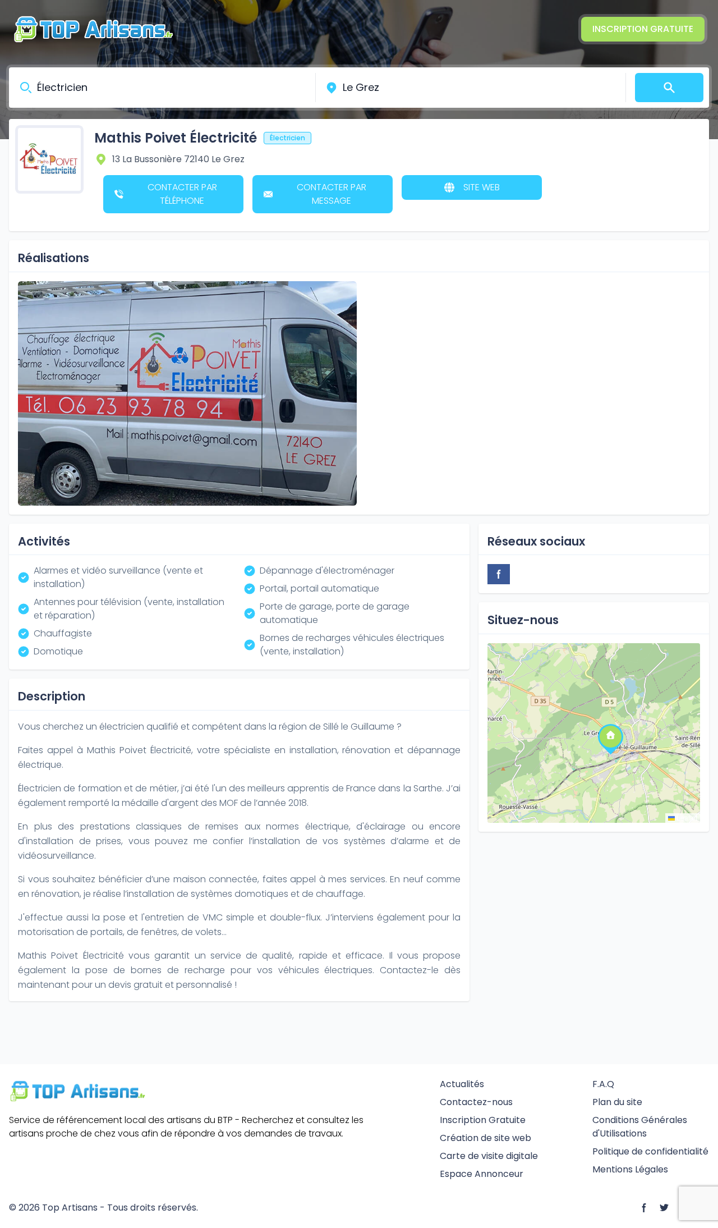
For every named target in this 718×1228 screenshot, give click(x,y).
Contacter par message (331, 194)
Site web (481, 187)
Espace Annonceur (481, 1173)
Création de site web (485, 1137)
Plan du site (617, 1102)
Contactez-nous (476, 1102)
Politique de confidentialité (650, 1151)
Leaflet (686, 817)
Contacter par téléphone (182, 194)
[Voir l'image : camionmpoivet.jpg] (187, 393)
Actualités (462, 1084)
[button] (610, 736)
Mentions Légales (630, 1169)
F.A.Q (603, 1084)
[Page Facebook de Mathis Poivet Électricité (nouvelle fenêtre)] (498, 574)
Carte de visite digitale (489, 1155)
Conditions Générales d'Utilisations (639, 1127)
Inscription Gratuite (642, 28)
